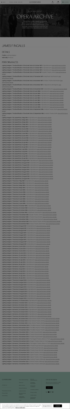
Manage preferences (47, 405)
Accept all (58, 405)
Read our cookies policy (20, 407)
